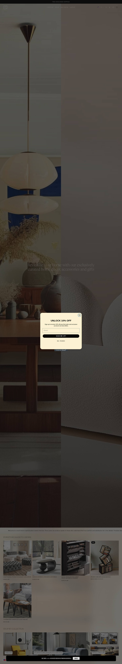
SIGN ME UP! (61, 336)
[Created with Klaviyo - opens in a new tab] (61, 350)
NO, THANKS (61, 341)
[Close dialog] (79, 315)
